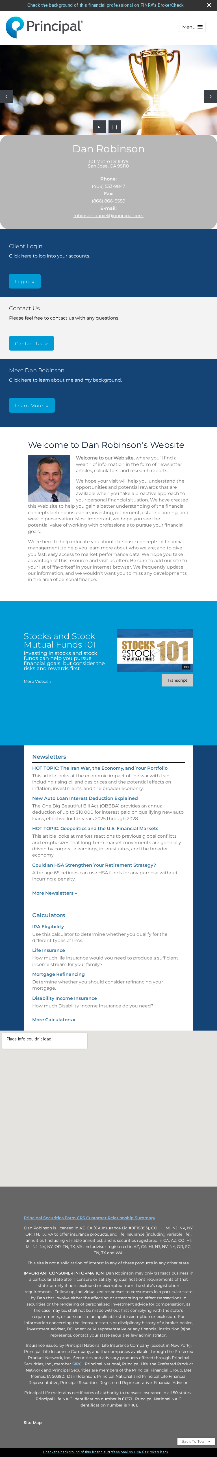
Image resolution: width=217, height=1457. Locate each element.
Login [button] (22, 281)
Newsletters (49, 756)
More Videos (37, 681)
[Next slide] (210, 96)
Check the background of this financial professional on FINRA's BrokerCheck (105, 5)
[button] (192, 27)
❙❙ (115, 126)
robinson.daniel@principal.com (108, 215)
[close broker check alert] (209, 5)
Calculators (48, 915)
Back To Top (193, 1441)
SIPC (77, 1363)
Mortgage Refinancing (58, 974)
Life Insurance (48, 950)
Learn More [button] (29, 405)
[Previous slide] (6, 96)
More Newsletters (54, 893)
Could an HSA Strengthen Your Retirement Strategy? (94, 865)
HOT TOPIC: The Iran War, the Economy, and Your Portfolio (100, 768)
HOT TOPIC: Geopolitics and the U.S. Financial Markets (95, 828)
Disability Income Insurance (64, 998)
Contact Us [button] (28, 343)
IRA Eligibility (48, 926)
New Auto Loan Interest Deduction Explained (85, 798)
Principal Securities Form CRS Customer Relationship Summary (89, 1217)
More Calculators (53, 1019)
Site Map (33, 1422)
